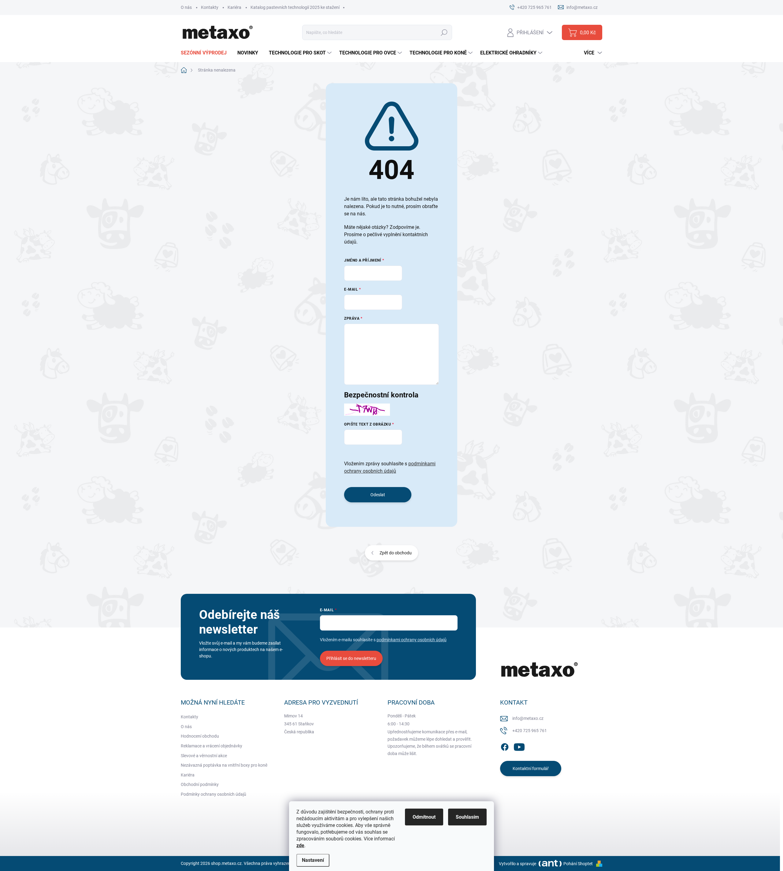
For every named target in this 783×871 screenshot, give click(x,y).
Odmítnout (424, 817)
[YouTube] (519, 745)
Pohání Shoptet (578, 863)
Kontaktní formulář (531, 768)
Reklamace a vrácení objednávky (211, 745)
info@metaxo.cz (528, 718)
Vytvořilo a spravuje (517, 863)
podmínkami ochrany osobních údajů (412, 639)
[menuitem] (206, 53)
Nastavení (313, 860)
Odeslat (377, 494)
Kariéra (234, 7)
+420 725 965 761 (529, 730)
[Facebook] (504, 745)
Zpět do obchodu (396, 552)
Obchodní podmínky (200, 784)
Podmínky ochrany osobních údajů (213, 794)
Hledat (444, 32)
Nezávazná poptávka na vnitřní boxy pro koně (224, 765)
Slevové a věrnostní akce (204, 755)
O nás (186, 7)
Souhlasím (467, 817)
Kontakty (209, 7)
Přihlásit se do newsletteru (351, 658)
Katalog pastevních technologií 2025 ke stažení (295, 7)
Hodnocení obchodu (200, 736)
